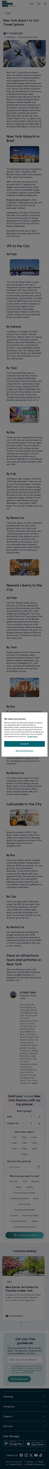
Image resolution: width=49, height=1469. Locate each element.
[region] (24, 734)
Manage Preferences (24, 751)
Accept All (24, 744)
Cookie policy (32, 736)
